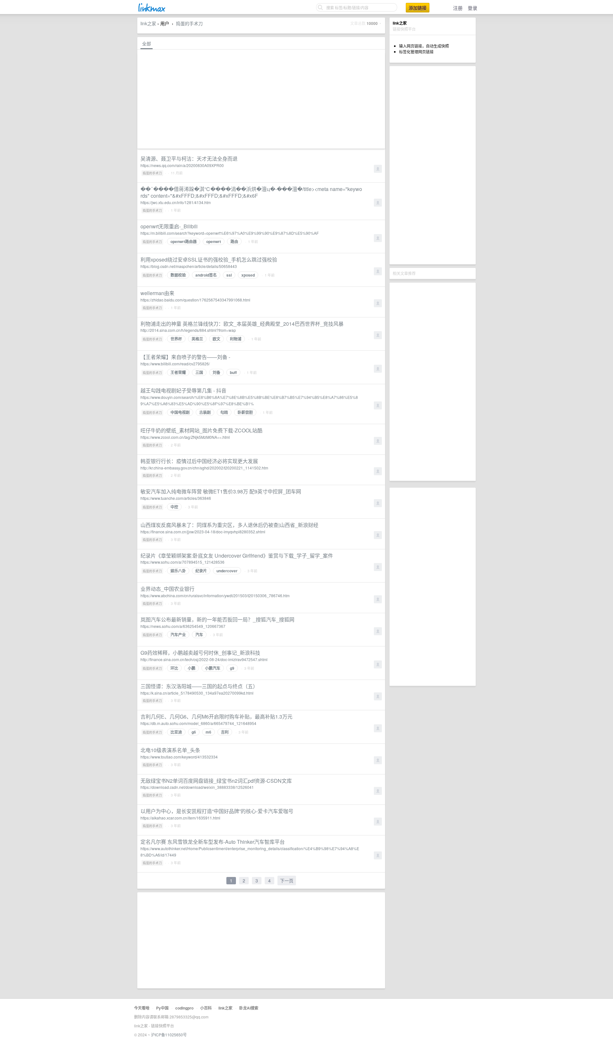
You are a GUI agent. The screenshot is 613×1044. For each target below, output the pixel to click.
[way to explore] (151, 11)
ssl (229, 275)
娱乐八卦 (178, 571)
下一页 (286, 880)
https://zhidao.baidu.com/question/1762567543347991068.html (195, 299)
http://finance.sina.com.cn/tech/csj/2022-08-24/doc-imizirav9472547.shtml (204, 659)
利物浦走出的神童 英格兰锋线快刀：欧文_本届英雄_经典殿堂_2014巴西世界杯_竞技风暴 (242, 323)
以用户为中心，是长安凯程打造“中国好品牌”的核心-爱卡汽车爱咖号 (216, 811)
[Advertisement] (433, 165)
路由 (234, 241)
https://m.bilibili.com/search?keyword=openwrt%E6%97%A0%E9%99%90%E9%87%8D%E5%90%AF (229, 233)
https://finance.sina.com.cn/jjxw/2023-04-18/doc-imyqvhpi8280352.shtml (202, 531)
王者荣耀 (178, 372)
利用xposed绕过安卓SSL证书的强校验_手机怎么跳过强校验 (208, 259)
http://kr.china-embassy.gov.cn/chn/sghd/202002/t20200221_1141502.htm (204, 467)
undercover (227, 571)
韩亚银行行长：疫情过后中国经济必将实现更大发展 (199, 461)
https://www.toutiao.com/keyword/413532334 (179, 756)
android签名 (206, 275)
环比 (174, 668)
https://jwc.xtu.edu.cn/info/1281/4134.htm (175, 202)
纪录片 (201, 571)
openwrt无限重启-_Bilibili (169, 226)
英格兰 (197, 339)
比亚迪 (176, 732)
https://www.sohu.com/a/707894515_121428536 (182, 562)
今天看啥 (141, 1008)
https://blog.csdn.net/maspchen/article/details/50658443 (188, 266)
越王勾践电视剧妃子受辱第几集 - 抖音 (183, 390)
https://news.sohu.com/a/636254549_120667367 (182, 626)
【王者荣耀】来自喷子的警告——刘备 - (185, 357)
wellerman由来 (157, 293)
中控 (174, 507)
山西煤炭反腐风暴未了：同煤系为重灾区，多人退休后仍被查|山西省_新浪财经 (229, 525)
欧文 (216, 339)
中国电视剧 (180, 412)
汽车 (199, 634)
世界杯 (176, 339)
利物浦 (235, 339)
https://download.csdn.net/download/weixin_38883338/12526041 (197, 787)
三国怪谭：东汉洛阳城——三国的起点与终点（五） (199, 686)
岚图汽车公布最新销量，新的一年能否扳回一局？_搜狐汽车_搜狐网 (217, 619)
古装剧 (205, 412)
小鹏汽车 (212, 668)
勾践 (224, 412)
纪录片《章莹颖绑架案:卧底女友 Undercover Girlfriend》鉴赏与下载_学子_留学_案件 (236, 555)
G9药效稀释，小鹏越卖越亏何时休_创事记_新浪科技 (200, 652)
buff (233, 372)
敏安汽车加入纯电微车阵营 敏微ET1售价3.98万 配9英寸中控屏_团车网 (220, 491)
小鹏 (191, 668)
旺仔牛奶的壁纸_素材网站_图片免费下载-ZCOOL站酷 (201, 430)
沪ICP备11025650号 (169, 1034)
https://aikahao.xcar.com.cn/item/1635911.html (180, 817)
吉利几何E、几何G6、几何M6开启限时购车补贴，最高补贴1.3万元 (216, 716)
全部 (146, 43)
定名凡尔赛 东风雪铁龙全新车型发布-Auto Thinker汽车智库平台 (212, 841)
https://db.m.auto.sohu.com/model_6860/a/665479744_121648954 (198, 723)
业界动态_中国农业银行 (167, 588)
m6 (208, 732)
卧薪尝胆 (245, 412)
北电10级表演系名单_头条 (170, 750)
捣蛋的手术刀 (189, 23)
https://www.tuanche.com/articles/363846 (175, 498)
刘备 (216, 372)
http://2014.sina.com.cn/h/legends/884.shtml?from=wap (188, 330)
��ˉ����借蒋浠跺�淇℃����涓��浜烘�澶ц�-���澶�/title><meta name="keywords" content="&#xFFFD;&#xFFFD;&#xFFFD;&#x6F (251, 192)
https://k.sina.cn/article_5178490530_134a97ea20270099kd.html (197, 693)
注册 (458, 7)
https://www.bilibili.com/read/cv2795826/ (175, 363)
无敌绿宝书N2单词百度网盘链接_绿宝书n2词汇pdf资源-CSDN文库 (216, 780)
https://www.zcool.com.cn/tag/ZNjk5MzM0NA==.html (185, 437)
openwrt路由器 (183, 241)
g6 (194, 732)
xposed (248, 275)
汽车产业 (178, 634)
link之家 (148, 23)
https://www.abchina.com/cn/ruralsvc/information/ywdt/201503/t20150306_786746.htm (215, 595)
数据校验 (178, 275)
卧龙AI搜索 (248, 1008)
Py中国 (162, 1008)
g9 (232, 668)
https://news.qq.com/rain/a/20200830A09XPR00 (182, 165)
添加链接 (418, 7)
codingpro (184, 1008)
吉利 (225, 732)
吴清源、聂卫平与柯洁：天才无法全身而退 (189, 158)
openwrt (213, 241)
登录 (472, 7)
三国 (199, 372)
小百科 (206, 1008)
